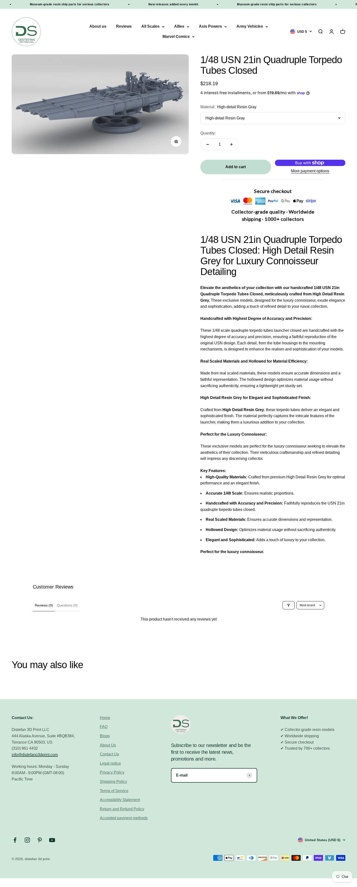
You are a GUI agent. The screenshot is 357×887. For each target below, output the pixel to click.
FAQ (104, 727)
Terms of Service (114, 791)
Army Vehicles (250, 27)
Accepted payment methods (124, 818)
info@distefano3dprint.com (35, 755)
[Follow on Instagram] (27, 840)
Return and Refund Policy (122, 809)
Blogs (105, 736)
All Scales (150, 27)
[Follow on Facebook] (15, 840)
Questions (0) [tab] (67, 605)
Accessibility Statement (120, 800)
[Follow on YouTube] (52, 840)
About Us (108, 745)
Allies (179, 27)
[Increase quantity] (231, 144)
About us (97, 27)
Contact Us (109, 754)
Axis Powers (210, 27)
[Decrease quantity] (208, 144)
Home (105, 718)
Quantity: (208, 133)
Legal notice (110, 763)
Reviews (124, 27)
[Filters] (288, 605)
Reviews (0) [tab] (44, 605)
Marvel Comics (176, 36)
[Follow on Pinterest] (39, 840)
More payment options (310, 171)
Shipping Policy (113, 781)
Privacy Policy (112, 772)
